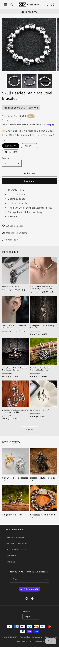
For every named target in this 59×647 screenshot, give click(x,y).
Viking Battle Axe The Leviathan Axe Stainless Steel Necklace (15, 411)
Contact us (10, 562)
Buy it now (29, 181)
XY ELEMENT (12, 637)
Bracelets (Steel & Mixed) (43, 514)
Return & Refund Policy (15, 549)
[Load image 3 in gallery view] (45, 81)
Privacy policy (37, 637)
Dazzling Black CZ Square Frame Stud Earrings (14, 327)
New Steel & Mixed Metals (15, 477)
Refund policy (25, 637)
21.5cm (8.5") (11, 152)
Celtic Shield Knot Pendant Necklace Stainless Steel (40, 369)
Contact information (37, 641)
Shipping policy (22, 641)
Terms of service (51, 637)
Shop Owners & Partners (16, 543)
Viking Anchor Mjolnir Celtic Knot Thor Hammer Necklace (14, 369)
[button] (5, 5)
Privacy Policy (11, 555)
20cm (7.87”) (29, 146)
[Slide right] (56, 82)
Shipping (5, 120)
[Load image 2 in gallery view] (29, 81)
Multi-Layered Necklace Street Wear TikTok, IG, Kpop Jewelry (41, 287)
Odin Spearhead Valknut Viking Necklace (42, 327)
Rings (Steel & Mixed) (12, 514)
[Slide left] (3, 82)
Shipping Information (15, 537)
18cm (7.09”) (10, 146)
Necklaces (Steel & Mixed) (43, 477)
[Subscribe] (46, 579)
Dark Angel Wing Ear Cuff (39, 410)
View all (29, 429)
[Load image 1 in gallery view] (14, 81)
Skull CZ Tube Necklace (10, 286)
